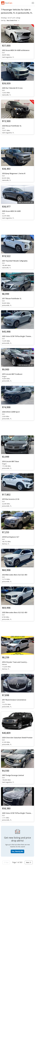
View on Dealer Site (24, 202)
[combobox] (13, 20)
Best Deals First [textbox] (12, 20)
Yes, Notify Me (17, 851)
